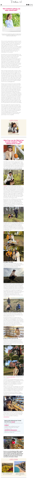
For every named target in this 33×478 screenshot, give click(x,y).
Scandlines (7, 425)
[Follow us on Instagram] (29, 4)
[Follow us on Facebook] (27, 4)
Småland (5, 185)
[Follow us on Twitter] (30, 4)
